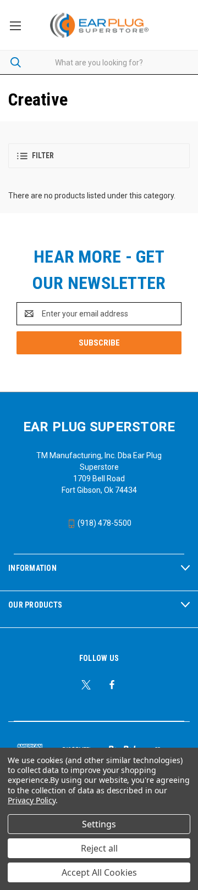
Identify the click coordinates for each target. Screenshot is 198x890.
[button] (99, 155)
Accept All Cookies (99, 872)
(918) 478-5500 (103, 523)
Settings (99, 824)
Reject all (99, 848)
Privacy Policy (32, 800)
